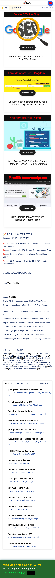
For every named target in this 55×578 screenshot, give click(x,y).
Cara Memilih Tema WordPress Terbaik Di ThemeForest (27, 218)
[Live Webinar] (50, 3)
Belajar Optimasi (42, 358)
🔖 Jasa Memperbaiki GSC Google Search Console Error (27, 250)
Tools (44, 356)
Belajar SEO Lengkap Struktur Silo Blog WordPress (27, 58)
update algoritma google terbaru (23, 369)
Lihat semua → (44, 384)
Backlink (6, 358)
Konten (6, 354)
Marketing (19, 354)
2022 (5, 283)
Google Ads (32, 364)
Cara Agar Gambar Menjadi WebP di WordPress (23, 326)
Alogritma (43, 360)
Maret (5, 297)
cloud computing (38, 367)
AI (32, 354)
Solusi (20, 356)
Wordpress (43, 354)
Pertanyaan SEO (12, 360)
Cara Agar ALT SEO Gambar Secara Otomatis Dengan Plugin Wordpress (27, 162)
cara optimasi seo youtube (20, 362)
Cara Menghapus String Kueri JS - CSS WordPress (24, 330)
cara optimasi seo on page (16, 367)
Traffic (17, 358)
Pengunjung (46, 364)
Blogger (27, 358)
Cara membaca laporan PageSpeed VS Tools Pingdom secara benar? (27, 103)
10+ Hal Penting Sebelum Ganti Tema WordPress (23, 334)
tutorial (9, 356)
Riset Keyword (29, 360)
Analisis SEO (18, 364)
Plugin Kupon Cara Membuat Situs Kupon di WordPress (26, 323)
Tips (4, 362)
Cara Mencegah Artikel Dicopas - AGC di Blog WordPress (27, 338)
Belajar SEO (32, 356)
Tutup (31, 573)
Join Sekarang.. (15, 572)
